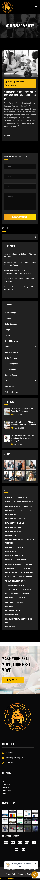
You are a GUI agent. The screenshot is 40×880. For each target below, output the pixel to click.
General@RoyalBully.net (14, 758)
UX (20, 381)
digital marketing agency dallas (14, 523)
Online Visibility (22, 560)
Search (5, 228)
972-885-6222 (11, 752)
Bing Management (23, 498)
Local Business (9, 547)
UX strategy (22, 598)
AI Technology (20, 313)
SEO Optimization (10, 577)
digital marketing (10, 515)
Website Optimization (11, 615)
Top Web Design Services (12, 589)
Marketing (20, 347)
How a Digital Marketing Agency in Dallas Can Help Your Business (19, 541)
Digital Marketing (20, 341)
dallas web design (10, 510)
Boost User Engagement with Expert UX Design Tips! (18, 288)
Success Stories (20, 375)
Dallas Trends (28, 506)
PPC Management (20, 364)
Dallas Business (20, 324)
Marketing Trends (20, 352)
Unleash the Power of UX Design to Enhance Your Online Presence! (20, 263)
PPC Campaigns (29, 564)
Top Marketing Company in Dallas (14, 585)
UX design (26, 594)
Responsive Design (24, 568)
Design (20, 330)
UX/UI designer (15, 594)
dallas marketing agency (12, 506)
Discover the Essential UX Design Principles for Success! (20, 255)
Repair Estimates (10, 568)
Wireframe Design (10, 626)
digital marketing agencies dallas (15, 519)
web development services (12, 611)
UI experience (27, 589)
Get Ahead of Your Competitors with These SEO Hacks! (19, 280)
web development (10, 606)
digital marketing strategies (13, 531)
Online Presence (20, 358)
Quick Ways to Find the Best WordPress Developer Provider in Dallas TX (20, 95)
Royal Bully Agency (7, 878)
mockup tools (9, 560)
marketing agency (10, 551)
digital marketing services (13, 527)
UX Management (9, 598)
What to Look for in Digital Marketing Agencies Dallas (18, 620)
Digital (20, 335)
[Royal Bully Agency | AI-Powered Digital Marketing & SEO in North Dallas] (7, 7)
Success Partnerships (25, 577)
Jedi (11, 82)
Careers (20, 318)
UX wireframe (9, 602)
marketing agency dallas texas (14, 556)
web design (20, 602)
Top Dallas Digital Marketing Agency (15, 581)
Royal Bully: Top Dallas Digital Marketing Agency (19, 573)
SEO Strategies (20, 369)
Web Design (20, 386)
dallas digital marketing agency (23, 502)
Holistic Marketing (10, 536)
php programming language (13, 564)
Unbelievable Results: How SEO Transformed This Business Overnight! (18, 271)
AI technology (9, 498)
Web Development (13, 85)
